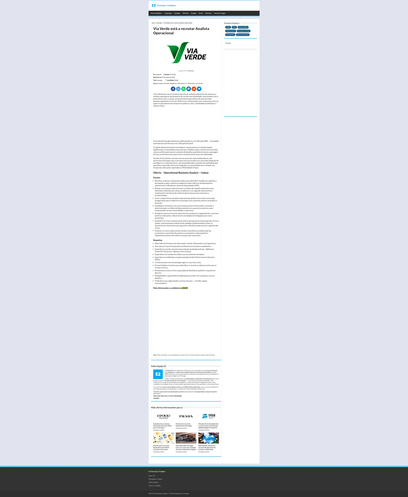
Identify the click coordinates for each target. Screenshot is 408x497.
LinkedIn (156, 398)
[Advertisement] (186, 123)
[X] (178, 88)
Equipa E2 (159, 74)
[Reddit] (194, 88)
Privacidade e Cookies (155, 479)
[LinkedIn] (188, 88)
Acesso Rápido (156, 13)
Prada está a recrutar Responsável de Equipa (184, 425)
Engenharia (173, 83)
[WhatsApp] (183, 88)
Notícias (186, 13)
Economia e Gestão (163, 83)
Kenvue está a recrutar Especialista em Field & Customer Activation (161, 447)
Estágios (177, 13)
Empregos (168, 13)
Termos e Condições (155, 485)
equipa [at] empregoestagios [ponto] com (173, 392)
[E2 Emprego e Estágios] (164, 5)
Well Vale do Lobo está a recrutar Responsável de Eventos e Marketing (206, 447)
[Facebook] (173, 88)
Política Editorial (153, 482)
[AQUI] (185, 288)
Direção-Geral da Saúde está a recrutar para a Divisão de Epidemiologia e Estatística (208, 426)
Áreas (201, 13)
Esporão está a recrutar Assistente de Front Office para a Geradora (162, 426)
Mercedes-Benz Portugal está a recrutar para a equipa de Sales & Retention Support (186, 447)
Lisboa (176, 80)
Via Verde (191, 71)
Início (153, 23)
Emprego (159, 80)
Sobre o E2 (152, 476)
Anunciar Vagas (219, 13)
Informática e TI (182, 83)
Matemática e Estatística (195, 83)
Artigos (193, 13)
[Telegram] (199, 88)
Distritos (208, 13)
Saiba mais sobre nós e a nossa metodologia (167, 396)
